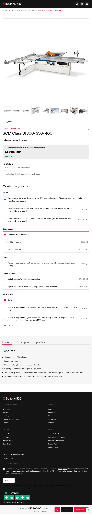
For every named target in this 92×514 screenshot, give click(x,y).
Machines (12, 10)
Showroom (52, 419)
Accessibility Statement (56, 437)
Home (5, 10)
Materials (6, 434)
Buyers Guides (8, 440)
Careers (51, 423)
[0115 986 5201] (57, 509)
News (50, 409)
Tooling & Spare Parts (11, 419)
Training (6, 416)
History (50, 416)
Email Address (8, 458)
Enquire (7, 156)
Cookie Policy (53, 447)
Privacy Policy (53, 444)
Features (7, 342)
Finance (6, 423)
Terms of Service (61, 486)
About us (51, 412)
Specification (42, 342)
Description (23, 342)
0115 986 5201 (15, 152)
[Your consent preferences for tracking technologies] (88, 510)
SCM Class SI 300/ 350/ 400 (51, 10)
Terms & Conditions (55, 434)
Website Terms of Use (56, 440)
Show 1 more (8, 326)
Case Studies (7, 444)
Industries (6, 437)
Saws (19, 10)
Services (6, 412)
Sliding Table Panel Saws (31, 10)
